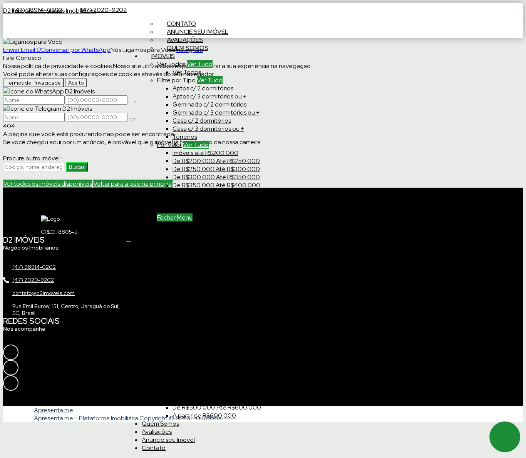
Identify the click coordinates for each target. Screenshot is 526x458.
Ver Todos (171, 64)
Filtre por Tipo (176, 80)
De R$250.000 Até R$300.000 (216, 169)
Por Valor (169, 145)
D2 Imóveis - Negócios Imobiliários (49, 11)
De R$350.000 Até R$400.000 (216, 185)
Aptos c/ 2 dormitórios (203, 88)
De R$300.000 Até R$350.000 (216, 177)
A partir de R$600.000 (204, 209)
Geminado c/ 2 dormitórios (209, 104)
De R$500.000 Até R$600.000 (217, 201)
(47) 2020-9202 (103, 10)
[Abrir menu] (128, 240)
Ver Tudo (200, 64)
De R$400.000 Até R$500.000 (217, 193)
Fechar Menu (175, 217)
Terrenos (185, 137)
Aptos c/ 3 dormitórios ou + (209, 96)
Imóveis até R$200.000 (205, 153)
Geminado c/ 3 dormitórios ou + (216, 112)
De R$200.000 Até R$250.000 (216, 161)
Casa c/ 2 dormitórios (202, 121)
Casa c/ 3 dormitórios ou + (208, 129)
